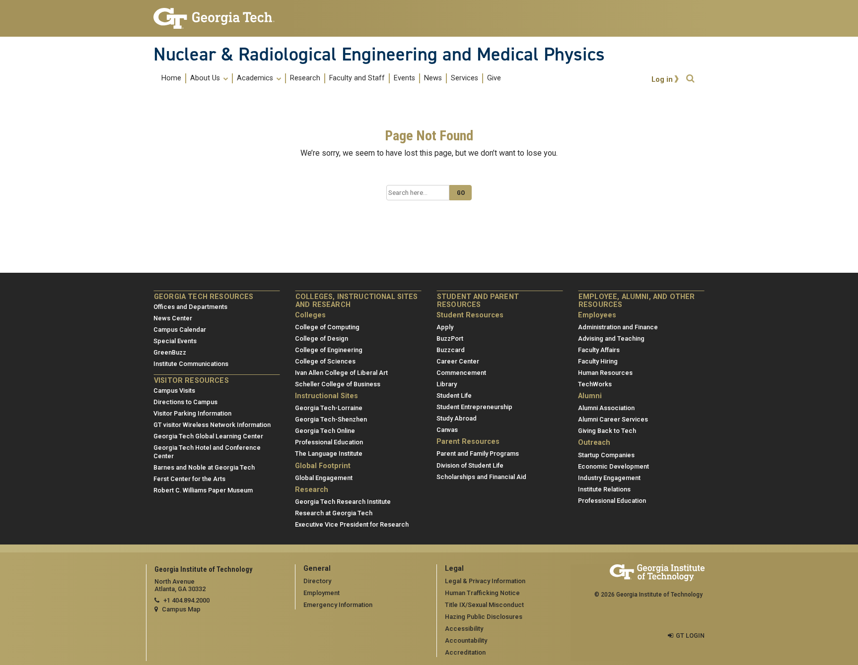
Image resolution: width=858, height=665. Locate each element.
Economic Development (613, 466)
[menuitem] (331, 78)
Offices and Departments (190, 306)
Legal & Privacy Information (485, 581)
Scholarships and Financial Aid (481, 477)
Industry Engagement (609, 478)
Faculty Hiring (598, 361)
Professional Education (329, 442)
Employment (321, 593)
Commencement (461, 372)
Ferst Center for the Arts (189, 479)
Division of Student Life (469, 465)
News (433, 78)
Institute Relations (604, 489)
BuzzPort (449, 338)
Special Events (175, 341)
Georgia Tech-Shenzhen (331, 419)
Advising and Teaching (611, 338)
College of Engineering (328, 350)
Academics (256, 78)
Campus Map (181, 609)
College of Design (321, 338)
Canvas (447, 429)
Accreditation (465, 652)
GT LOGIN (690, 635)
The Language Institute (328, 453)
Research (305, 78)
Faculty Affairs (599, 350)
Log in (662, 79)
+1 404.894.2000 (186, 600)
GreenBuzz (169, 352)
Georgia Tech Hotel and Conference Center (207, 452)
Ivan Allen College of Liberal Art (341, 372)
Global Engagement (324, 478)
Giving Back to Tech (607, 430)
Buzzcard (450, 350)
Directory (317, 581)
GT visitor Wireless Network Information (212, 424)
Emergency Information (337, 604)
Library (446, 384)
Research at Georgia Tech (333, 513)
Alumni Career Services (613, 419)
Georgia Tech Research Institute (343, 501)
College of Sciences (325, 361)
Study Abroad (456, 418)
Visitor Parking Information (192, 413)
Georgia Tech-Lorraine (328, 408)
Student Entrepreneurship (474, 407)
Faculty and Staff (357, 78)
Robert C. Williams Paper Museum (203, 490)
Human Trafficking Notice (482, 593)
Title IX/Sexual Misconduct (484, 604)
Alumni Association (606, 408)
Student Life (454, 395)
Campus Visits (174, 390)
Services (464, 78)
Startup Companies (606, 455)
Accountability (466, 640)
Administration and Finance (618, 327)
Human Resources (605, 372)
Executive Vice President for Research (352, 524)
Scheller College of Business (337, 384)
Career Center (457, 361)
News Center (172, 318)
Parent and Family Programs (477, 453)
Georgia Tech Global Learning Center (208, 436)
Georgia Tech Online (325, 430)
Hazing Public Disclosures (483, 616)
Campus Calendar (179, 329)
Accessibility (464, 628)
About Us (206, 78)
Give (494, 78)
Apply (444, 327)
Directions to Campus (185, 402)
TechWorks (595, 384)
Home (171, 78)
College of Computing (327, 327)
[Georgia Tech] (216, 18)
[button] (690, 78)
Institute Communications (190, 363)
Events (404, 78)
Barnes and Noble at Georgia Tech (204, 467)
